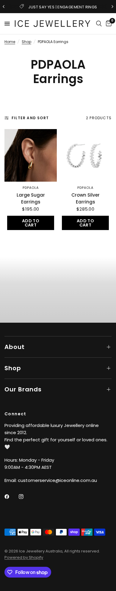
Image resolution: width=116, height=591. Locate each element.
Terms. (6, 344)
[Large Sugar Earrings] (30, 155)
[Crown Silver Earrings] (85, 155)
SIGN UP (29, 318)
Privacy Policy (49, 341)
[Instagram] (25, 496)
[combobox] (6, 297)
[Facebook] (11, 496)
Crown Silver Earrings (85, 198)
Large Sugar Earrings (31, 198)
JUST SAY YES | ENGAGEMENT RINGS (62, 7)
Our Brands (23, 389)
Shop (26, 41)
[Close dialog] (113, 241)
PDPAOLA (31, 187)
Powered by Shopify (23, 557)
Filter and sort (30, 117)
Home (9, 41)
